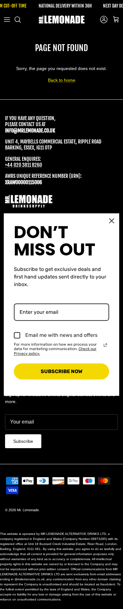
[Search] (21, 19)
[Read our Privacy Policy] (105, 345)
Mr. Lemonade (28, 510)
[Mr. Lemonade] (62, 19)
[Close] (111, 220)
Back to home (61, 80)
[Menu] (7, 19)
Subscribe (23, 441)
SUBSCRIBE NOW (61, 371)
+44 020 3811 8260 (23, 165)
